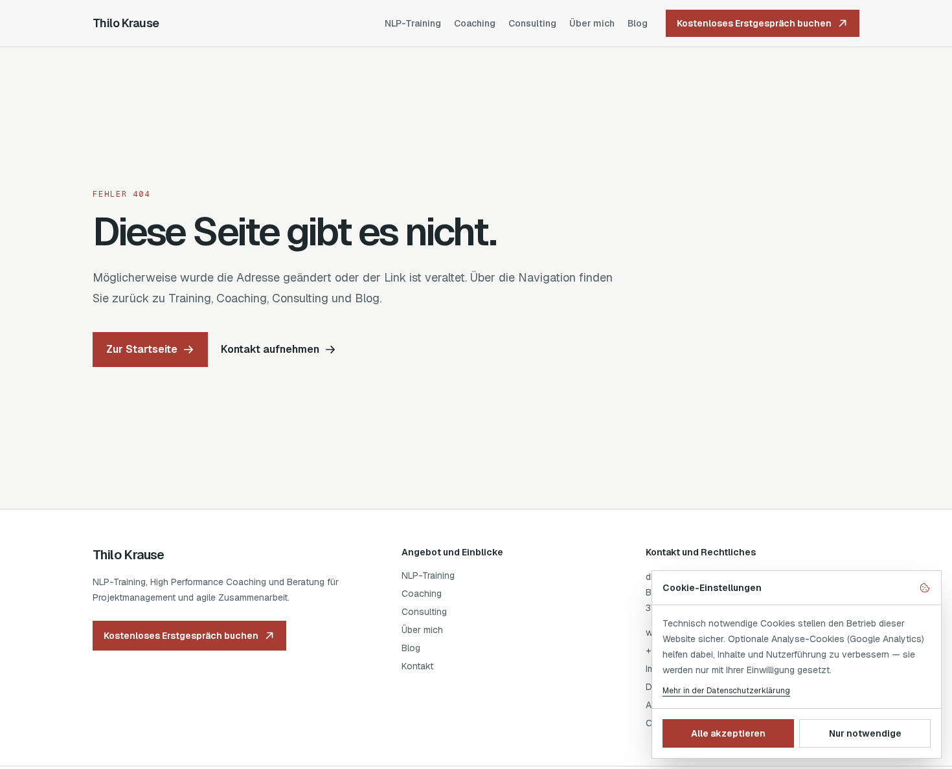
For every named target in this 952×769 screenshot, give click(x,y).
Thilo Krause (126, 23)
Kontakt (417, 666)
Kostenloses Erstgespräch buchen (754, 23)
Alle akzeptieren (728, 733)
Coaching (474, 23)
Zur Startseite (141, 349)
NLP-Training (413, 23)
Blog (638, 23)
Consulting (532, 23)
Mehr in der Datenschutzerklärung (726, 690)
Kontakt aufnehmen (270, 349)
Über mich (592, 23)
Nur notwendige (865, 733)
